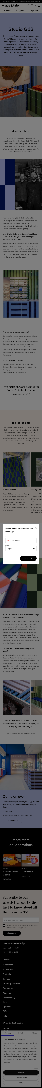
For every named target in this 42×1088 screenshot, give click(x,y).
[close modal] (36, 528)
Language (7, 545)
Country (7, 537)
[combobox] (21, 540)
